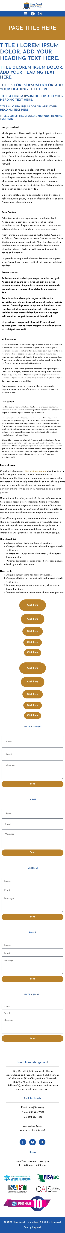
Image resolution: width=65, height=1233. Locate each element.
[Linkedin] (42, 1142)
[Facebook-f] (23, 1142)
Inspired (36, 1227)
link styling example (35, 471)
